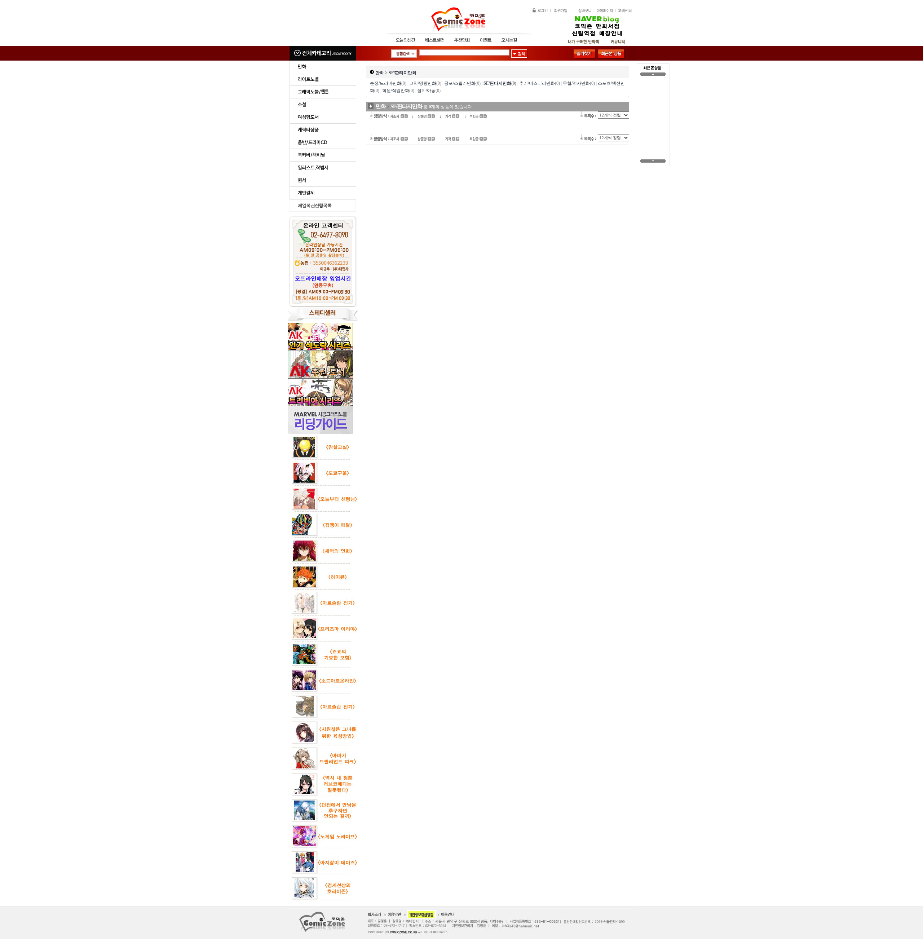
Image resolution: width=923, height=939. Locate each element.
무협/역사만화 (579, 83)
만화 (379, 72)
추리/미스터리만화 (539, 83)
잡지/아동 (429, 90)
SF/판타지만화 (402, 72)
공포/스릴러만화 (462, 83)
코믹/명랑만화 (425, 83)
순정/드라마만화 (388, 83)
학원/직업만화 (398, 90)
